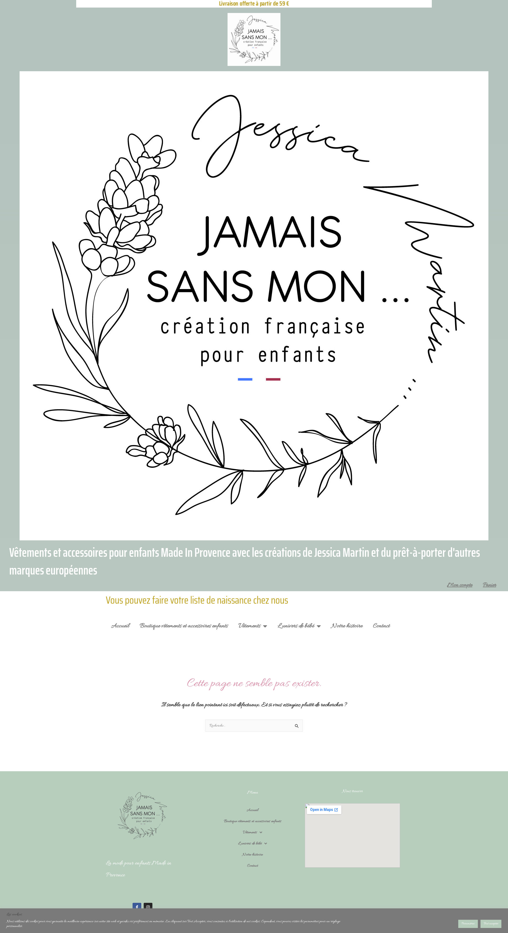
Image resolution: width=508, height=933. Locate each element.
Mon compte (459, 585)
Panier (489, 585)
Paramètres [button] (468, 924)
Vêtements (249, 626)
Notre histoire (347, 626)
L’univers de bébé (296, 626)
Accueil (120, 626)
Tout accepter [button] (491, 924)
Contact (381, 626)
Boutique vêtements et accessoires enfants (184, 626)
